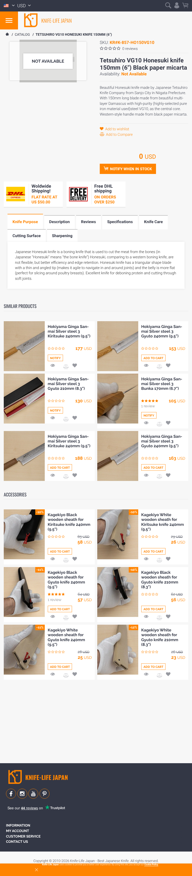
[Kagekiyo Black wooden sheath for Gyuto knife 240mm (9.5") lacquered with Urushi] (24, 592)
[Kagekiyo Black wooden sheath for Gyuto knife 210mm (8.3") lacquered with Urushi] (117, 592)
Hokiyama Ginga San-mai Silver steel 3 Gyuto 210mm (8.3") (68, 384)
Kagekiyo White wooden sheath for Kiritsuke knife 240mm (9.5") (162, 522)
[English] (9, 5)
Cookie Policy (151, 865)
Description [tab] (59, 221)
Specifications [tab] (120, 221)
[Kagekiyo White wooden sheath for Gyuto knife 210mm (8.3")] (117, 650)
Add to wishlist (116, 129)
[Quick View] (52, 365)
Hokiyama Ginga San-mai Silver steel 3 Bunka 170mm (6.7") (161, 384)
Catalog (22, 35)
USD (22, 5)
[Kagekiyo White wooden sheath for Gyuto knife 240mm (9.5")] (24, 650)
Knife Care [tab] (153, 221)
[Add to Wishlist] (74, 365)
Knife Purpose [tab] (25, 221)
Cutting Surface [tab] (26, 235)
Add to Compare (119, 134)
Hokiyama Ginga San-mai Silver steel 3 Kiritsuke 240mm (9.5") (69, 331)
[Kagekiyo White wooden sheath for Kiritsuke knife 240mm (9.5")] (117, 534)
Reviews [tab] (88, 221)
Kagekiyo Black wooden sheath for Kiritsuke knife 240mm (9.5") (69, 522)
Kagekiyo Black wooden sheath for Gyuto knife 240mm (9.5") (66, 579)
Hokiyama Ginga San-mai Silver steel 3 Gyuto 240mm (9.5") (161, 331)
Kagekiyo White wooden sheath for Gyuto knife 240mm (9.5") (66, 637)
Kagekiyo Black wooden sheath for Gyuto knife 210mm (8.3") (159, 579)
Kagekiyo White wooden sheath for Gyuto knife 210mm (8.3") (159, 637)
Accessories (15, 494)
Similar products (20, 306)
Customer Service (23, 837)
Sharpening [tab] (62, 235)
